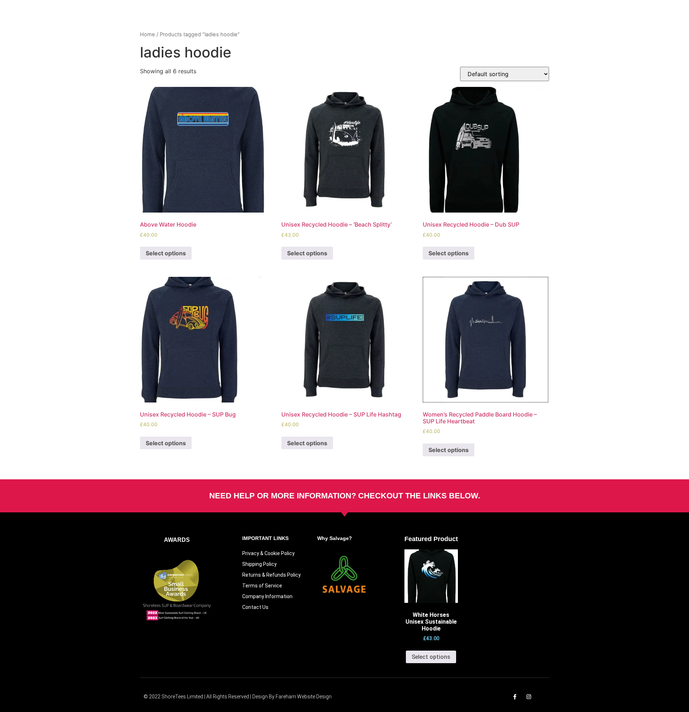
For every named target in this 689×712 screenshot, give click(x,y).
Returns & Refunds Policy (271, 575)
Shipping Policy (259, 564)
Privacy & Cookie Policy (268, 553)
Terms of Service (262, 585)
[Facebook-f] (514, 696)
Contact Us (255, 607)
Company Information (267, 596)
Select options (166, 253)
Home (147, 34)
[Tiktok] (542, 696)
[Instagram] (528, 696)
